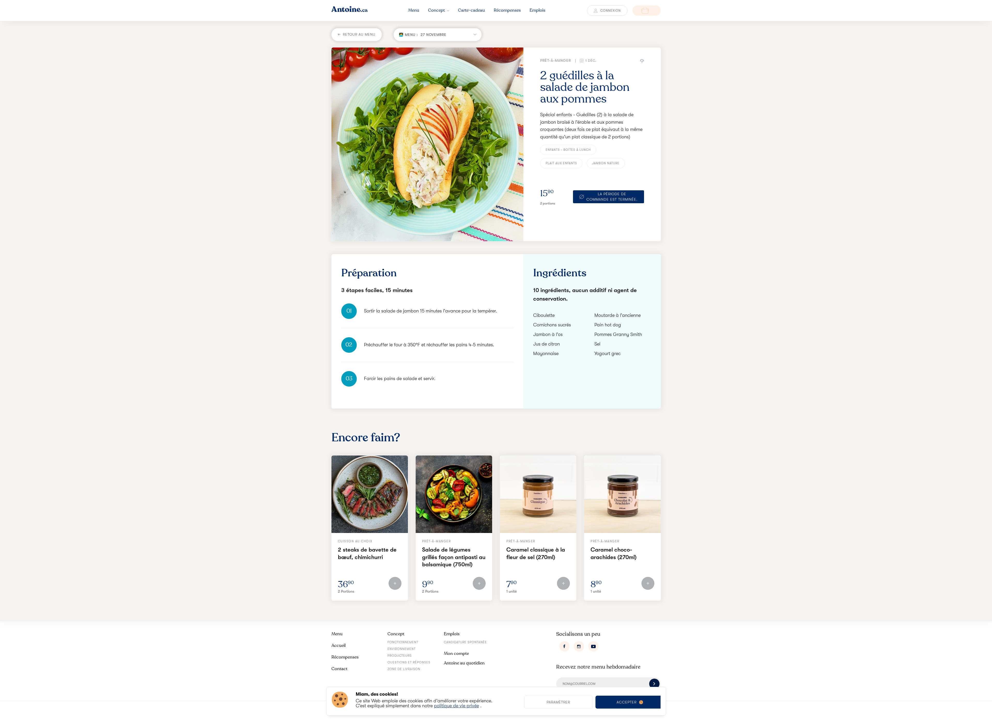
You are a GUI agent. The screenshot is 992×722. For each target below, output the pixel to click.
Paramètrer (558, 702)
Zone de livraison (404, 669)
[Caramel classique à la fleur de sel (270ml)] (538, 494)
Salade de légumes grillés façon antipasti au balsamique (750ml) (453, 557)
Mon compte (456, 653)
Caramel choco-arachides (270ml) (614, 553)
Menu (337, 634)
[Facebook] (564, 646)
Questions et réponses (409, 662)
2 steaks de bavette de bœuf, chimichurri (367, 553)
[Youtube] (593, 646)
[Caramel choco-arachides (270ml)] (622, 494)
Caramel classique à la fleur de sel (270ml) (535, 553)
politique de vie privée (456, 705)
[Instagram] (579, 646)
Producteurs (400, 655)
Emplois (452, 634)
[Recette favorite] (642, 60)
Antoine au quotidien (464, 663)
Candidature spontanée (465, 642)
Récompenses (345, 657)
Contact (339, 668)
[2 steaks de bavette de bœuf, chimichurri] (369, 494)
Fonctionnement (403, 642)
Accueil (338, 645)
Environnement (402, 649)
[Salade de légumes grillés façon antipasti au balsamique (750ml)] (454, 494)
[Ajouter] (395, 583)
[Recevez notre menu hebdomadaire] (654, 684)
